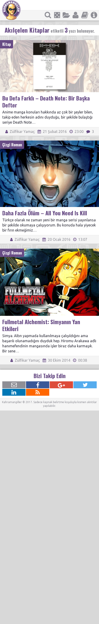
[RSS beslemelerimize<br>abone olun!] (38, 392)
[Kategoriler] (66, 15)
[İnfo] (94, 15)
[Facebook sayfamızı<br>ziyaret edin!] (38, 385)
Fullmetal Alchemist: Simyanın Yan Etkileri (41, 325)
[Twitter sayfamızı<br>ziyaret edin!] (85, 385)
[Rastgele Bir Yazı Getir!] (57, 15)
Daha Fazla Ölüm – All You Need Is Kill (44, 213)
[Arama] (47, 15)
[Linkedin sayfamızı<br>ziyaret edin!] (14, 392)
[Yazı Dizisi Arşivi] (84, 15)
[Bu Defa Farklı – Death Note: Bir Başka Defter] (49, 42)
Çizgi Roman (12, 144)
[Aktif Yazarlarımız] (75, 15)
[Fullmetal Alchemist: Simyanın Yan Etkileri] (49, 251)
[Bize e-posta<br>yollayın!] (14, 385)
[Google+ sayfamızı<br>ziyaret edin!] (61, 385)
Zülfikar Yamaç (22, 131)
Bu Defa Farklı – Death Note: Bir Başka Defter (46, 101)
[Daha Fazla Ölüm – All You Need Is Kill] (49, 143)
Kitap (6, 44)
